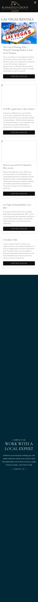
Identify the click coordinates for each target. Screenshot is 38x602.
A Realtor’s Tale (10, 240)
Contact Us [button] (19, 469)
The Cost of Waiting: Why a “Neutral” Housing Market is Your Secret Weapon (18, 50)
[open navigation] (35, 2)
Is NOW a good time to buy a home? (19, 109)
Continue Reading (19, 76)
